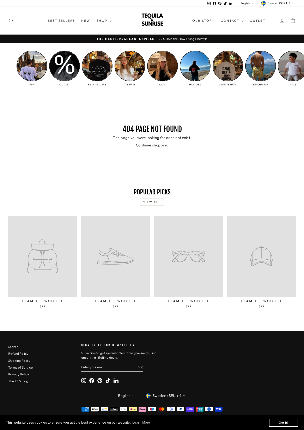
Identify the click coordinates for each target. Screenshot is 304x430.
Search (13, 347)
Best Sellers (61, 21)
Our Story (203, 21)
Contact (231, 21)
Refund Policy (18, 354)
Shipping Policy (19, 361)
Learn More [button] (141, 422)
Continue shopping (152, 145)
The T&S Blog (18, 381)
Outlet (257, 21)
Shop (103, 21)
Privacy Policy (18, 374)
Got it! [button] (283, 422)
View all (152, 202)
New (85, 21)
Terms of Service (20, 367)
